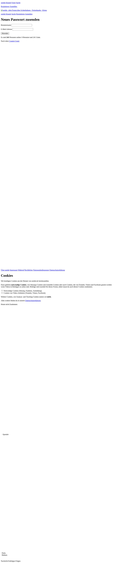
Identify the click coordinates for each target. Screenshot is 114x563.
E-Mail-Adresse (6, 29)
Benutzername (6, 25)
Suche (18, 3)
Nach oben (5, 41)
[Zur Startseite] (24, 10)
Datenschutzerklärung (57, 270)
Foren (13, 3)
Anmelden (13, 6)
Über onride (5, 270)
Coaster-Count (14, 41)
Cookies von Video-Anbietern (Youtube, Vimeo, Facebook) (25, 293)
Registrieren (5, 6)
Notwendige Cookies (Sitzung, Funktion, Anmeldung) (23, 291)
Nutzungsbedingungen (41, 270)
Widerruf (21, 270)
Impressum (13, 270)
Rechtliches (29, 270)
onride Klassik (6, 3)
